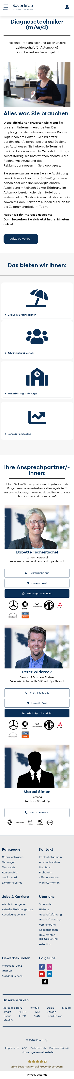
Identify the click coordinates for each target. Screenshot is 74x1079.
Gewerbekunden (16, 958)
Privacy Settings (37, 1075)
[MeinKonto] (67, 7)
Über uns (46, 897)
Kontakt (46, 849)
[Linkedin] (49, 974)
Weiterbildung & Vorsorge (22, 393)
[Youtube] (42, 974)
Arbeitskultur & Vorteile (21, 353)
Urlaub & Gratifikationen (22, 315)
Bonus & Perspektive (19, 434)
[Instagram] (49, 967)
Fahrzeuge (11, 849)
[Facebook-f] (42, 967)
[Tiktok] (45, 981)
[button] (37, 315)
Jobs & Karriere (15, 897)
